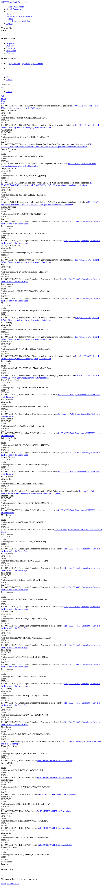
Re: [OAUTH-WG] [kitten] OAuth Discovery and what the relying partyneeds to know (50, 126)
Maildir (10, 884)
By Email (26, 63)
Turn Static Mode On (21, 21)
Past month (11, 50)
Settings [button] (9, 19)
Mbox (3, 884)
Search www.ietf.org (15, 7)
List (2, 103)
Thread (9, 80)
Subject (4, 96)
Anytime (10, 43)
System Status (37, 63)
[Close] (2, 875)
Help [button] (8, 14)
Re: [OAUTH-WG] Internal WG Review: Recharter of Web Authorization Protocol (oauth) (48, 492)
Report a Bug (14, 63)
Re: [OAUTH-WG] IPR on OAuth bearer (54, 760)
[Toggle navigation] (2, 73)
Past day (10, 46)
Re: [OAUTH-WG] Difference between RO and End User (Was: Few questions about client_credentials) (47, 145)
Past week (10, 48)
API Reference (25, 16)
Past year (10, 53)
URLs (16, 884)
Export (9, 91)
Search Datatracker (14, 9)
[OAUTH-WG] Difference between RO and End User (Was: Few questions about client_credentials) (50, 203)
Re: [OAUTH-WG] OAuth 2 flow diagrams (57, 794)
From (3, 98)
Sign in (9, 23)
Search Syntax (12, 16)
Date (8, 77)
